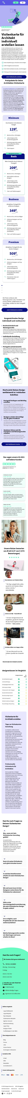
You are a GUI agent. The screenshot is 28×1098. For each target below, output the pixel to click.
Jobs (4, 1045)
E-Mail (5, 1058)
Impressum (21, 1088)
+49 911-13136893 (10, 964)
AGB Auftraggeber (19, 1086)
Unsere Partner (7, 1047)
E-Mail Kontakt (8, 987)
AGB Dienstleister (6, 1088)
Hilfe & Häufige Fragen (10, 990)
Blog (4, 1040)
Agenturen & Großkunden (11, 994)
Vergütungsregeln (6, 1091)
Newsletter (6, 1063)
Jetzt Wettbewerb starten (12, 444)
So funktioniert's (7, 1065)
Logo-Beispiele (7, 1013)
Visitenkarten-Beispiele (9, 1018)
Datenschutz (14, 1088)
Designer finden (7, 1028)
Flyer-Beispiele (7, 1016)
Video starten (16, 623)
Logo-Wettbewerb (8, 1011)
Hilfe (4, 1060)
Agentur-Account (7, 1021)
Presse (5, 1042)
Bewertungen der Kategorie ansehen (12, 661)
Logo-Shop (6, 1026)
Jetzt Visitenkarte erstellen (14, 77)
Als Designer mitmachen (9, 1050)
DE (4, 1093)
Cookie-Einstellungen (16, 1091)
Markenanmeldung (8, 1023)
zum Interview (10, 590)
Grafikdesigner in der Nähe (10, 1031)
